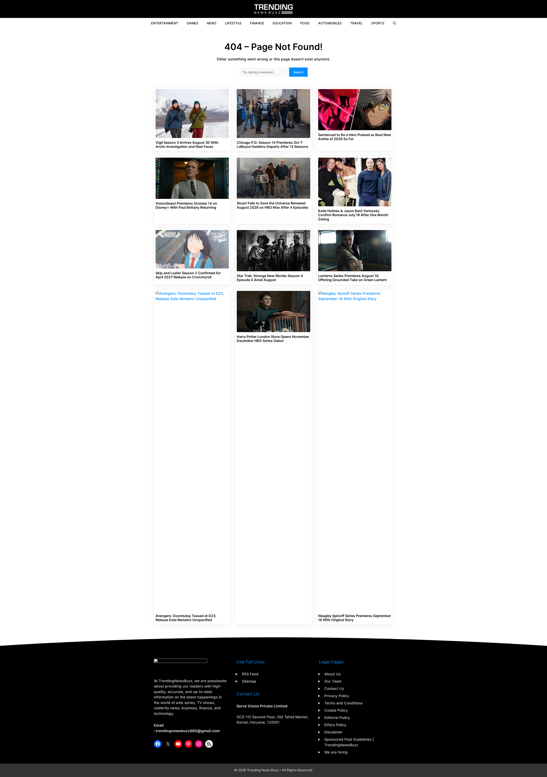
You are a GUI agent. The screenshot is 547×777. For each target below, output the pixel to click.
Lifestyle (233, 23)
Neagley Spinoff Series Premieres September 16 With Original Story (354, 618)
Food (305, 23)
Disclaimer (333, 732)
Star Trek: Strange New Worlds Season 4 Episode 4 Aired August (270, 278)
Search (298, 72)
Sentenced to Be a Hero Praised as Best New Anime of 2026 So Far (354, 137)
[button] (394, 23)
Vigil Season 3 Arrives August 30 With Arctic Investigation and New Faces (187, 145)
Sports (377, 23)
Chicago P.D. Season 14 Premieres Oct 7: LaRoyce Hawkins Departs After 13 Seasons (272, 145)
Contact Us (334, 688)
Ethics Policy (335, 725)
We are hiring (336, 752)
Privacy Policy (336, 696)
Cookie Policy (336, 710)
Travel (356, 23)
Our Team (332, 681)
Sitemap (249, 681)
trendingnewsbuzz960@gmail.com (188, 731)
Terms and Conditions (343, 703)
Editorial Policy (337, 717)
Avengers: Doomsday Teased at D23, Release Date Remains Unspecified (186, 618)
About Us (332, 674)
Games (192, 23)
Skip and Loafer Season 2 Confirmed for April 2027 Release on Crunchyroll (188, 275)
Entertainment (164, 23)
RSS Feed (250, 674)
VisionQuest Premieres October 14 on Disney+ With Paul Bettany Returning (186, 205)
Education (282, 23)
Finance (257, 23)
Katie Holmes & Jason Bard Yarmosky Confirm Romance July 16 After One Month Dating (353, 215)
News (211, 23)
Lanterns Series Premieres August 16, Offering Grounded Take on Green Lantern (352, 278)
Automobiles (330, 23)
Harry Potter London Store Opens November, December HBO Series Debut (273, 339)
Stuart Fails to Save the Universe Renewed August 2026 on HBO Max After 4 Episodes (272, 205)
